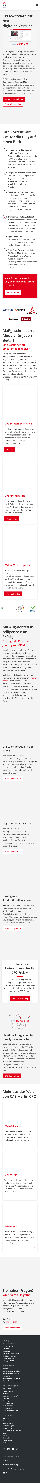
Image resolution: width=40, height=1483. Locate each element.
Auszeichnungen (8, 1426)
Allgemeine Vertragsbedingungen (14, 1469)
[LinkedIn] (4, 1449)
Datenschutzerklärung (10, 1465)
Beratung (6, 1401)
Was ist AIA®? (7, 1376)
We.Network (7, 1351)
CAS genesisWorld (9, 1344)
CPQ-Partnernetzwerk (10, 1411)
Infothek (5, 1369)
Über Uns (6, 1418)
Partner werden (8, 1406)
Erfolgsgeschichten (9, 1361)
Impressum (6, 1460)
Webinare (6, 1394)
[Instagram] (8, 1449)
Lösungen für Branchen (11, 1354)
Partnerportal (7, 1408)
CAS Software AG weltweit (12, 1431)
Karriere (5, 1421)
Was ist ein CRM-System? (11, 1374)
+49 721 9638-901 (13, 1322)
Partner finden (8, 1403)
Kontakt (5, 1443)
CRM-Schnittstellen (9, 1356)
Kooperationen (8, 1428)
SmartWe (6, 1349)
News (4, 1433)
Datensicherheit (8, 1423)
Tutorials (6, 1398)
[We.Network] (17, 1449)
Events (5, 1435)
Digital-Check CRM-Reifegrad (12, 1371)
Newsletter (6, 1438)
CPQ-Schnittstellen (9, 1358)
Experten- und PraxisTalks (11, 1396)
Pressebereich (7, 1440)
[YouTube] (13, 1449)
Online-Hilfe (7, 1389)
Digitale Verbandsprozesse (12, 1381)
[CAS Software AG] (5, 5)
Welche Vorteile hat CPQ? (11, 1378)
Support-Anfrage (8, 1391)
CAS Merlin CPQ (8, 1346)
